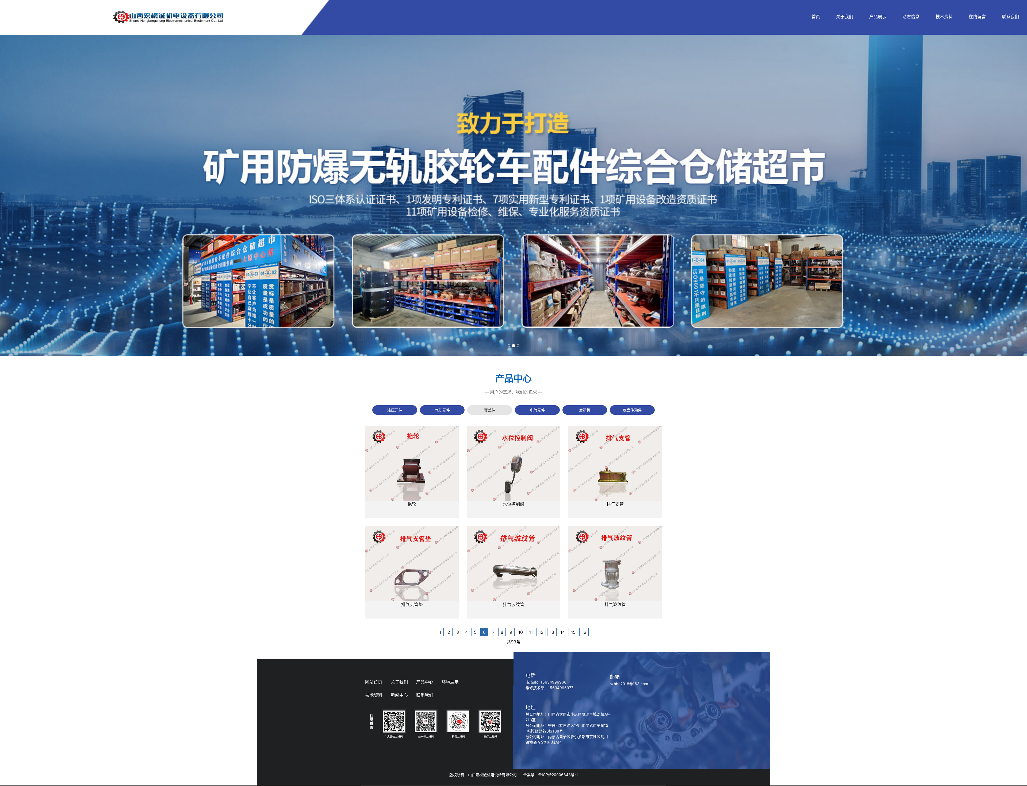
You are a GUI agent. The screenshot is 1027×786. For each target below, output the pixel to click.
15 (573, 632)
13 (552, 632)
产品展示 (877, 16)
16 (584, 632)
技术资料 (944, 16)
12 (541, 632)
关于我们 (844, 16)
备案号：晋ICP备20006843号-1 (550, 774)
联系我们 (1010, 16)
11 (531, 632)
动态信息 (910, 16)
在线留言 (977, 16)
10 (520, 632)
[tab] (394, 410)
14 (562, 632)
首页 (815, 16)
